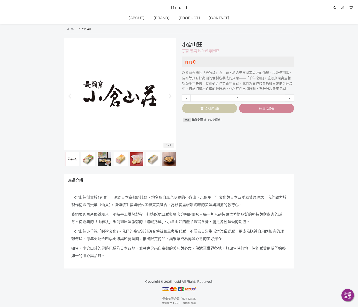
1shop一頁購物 (181, 303)
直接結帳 (268, 108)
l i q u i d (179, 7)
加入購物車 (211, 108)
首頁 (73, 29)
